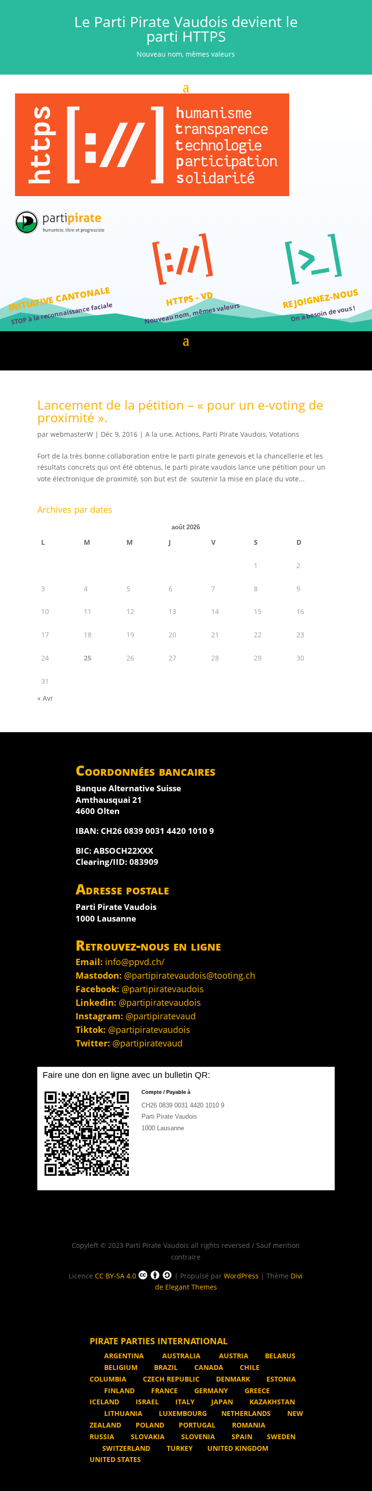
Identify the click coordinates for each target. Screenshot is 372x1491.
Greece (256, 1390)
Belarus (279, 1355)
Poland (150, 1425)
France (163, 1390)
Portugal (197, 1425)
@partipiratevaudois (163, 989)
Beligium (120, 1367)
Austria (232, 1355)
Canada (207, 1367)
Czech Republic (170, 1378)
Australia (181, 1355)
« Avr (45, 698)
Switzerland (126, 1448)
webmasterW (71, 434)
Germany (210, 1390)
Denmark (232, 1378)
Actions (187, 434)
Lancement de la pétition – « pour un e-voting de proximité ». (180, 411)
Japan (221, 1401)
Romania (247, 1425)
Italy (184, 1401)
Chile (249, 1367)
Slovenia (197, 1436)
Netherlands (246, 1413)
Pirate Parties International (159, 1341)
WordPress (241, 1275)
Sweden (281, 1436)
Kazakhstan (271, 1401)
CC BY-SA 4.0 (115, 1275)
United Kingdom (237, 1448)
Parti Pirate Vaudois (234, 434)
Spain (241, 1436)
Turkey (179, 1448)
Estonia (280, 1378)
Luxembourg (182, 1413)
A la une (158, 434)
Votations (284, 434)
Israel (146, 1401)
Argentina (124, 1355)
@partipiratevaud (160, 1016)
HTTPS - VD (189, 298)
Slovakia (147, 1436)
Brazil (165, 1367)
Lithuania (122, 1413)
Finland (118, 1390)
